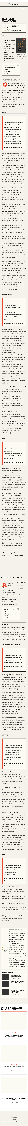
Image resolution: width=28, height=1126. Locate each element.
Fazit (6, 73)
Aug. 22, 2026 (16, 978)
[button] (26, 8)
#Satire (21, 30)
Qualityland (7, 675)
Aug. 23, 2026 (14, 1039)
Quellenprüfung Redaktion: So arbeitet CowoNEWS (14, 1099)
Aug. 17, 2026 (16, 994)
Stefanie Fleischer (14, 26)
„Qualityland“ (6, 729)
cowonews (14, 1119)
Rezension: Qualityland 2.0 (11, 578)
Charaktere (8, 71)
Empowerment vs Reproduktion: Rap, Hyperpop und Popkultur (17, 990)
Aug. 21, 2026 (14, 1102)
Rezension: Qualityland (9, 20)
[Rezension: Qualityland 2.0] (14, 570)
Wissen (14, 1032)
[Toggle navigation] (23, 8)
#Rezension (14, 30)
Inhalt (6, 69)
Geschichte (21, 225)
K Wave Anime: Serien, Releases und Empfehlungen (17, 975)
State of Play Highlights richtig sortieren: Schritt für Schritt (14, 1036)
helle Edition (21, 85)
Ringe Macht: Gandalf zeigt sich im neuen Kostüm (18, 983)
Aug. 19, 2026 (16, 985)
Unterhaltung (5, 15)
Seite (20, 543)
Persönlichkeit (6, 477)
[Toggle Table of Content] (17, 65)
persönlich (8, 518)
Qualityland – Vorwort (11, 67)
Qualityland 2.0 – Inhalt (11, 614)
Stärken (7, 616)
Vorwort (7, 612)
